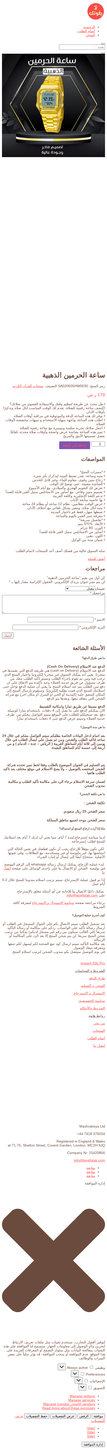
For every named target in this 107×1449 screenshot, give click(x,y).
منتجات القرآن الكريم (27, 386)
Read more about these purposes (68, 1408)
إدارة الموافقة (93, 1444)
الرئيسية (89, 27)
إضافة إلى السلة (75, 445)
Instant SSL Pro (93, 963)
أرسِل (8, 635)
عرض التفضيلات (63, 1416)
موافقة (98, 1416)
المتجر (90, 35)
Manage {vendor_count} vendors (69, 1404)
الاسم (100, 619)
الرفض (84, 1416)
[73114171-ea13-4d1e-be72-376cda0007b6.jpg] (53, 260)
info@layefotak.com (89, 1160)
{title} (91, 1428)
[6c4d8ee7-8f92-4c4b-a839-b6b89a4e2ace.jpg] (53, 364)
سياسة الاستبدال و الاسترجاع (53, 903)
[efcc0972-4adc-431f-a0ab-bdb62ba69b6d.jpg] (53, 156)
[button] (53, 1260)
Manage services (81, 1400)
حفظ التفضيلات (36, 1416)
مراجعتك (97, 593)
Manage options (82, 1396)
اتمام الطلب (86, 31)
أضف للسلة (96, 558)
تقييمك (100, 588)
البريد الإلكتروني (92, 627)
